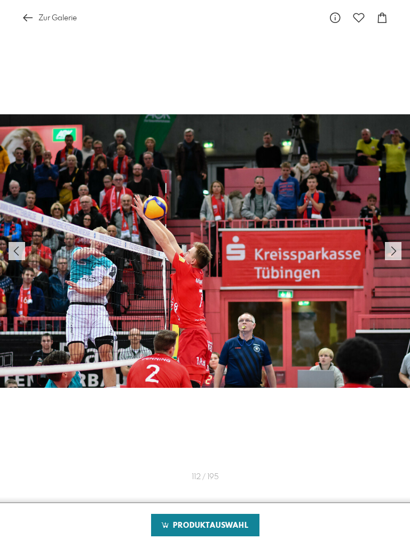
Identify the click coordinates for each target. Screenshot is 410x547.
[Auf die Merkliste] (358, 18)
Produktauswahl (209, 525)
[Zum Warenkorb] (382, 18)
